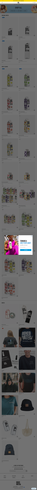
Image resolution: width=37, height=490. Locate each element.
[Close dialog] (31, 236)
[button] (2, 0)
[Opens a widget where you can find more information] (33, 489)
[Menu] (2, 2)
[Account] (33, 2)
